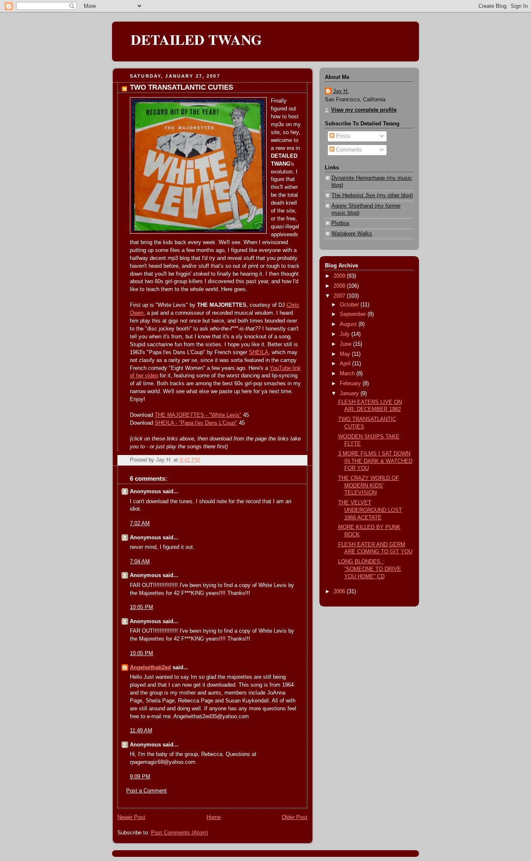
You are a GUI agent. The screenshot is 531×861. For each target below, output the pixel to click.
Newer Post (131, 817)
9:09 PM (140, 777)
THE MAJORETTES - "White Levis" (198, 415)
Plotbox (340, 223)
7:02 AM (140, 523)
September (354, 314)
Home (214, 817)
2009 (340, 276)
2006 (340, 591)
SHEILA (258, 352)
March (348, 374)
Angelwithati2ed (150, 667)
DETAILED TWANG (196, 39)
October (350, 305)
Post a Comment (146, 791)
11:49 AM (141, 731)
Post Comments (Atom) (179, 833)
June (346, 344)
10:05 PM (141, 607)
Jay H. (341, 91)
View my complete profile (364, 110)
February (351, 383)
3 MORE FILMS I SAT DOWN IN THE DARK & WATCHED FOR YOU (375, 461)
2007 (340, 296)
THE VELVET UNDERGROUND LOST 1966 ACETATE (370, 510)
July (345, 334)
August (349, 324)
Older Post (294, 817)
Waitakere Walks (351, 234)
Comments (348, 150)
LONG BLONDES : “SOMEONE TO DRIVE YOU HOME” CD (369, 569)
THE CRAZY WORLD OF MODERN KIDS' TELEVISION (368, 485)
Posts (342, 136)
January (350, 393)
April (346, 364)
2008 (340, 286)
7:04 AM (140, 562)
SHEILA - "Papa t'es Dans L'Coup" (196, 423)
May (346, 354)
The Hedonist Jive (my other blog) (372, 195)
